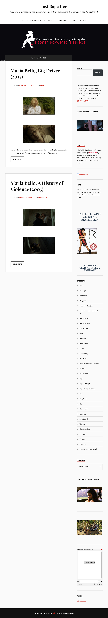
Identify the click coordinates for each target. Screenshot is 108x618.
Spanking (83, 414)
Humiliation (84, 343)
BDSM (82, 286)
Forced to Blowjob (86, 306)
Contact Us (63, 20)
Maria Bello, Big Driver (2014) (35, 73)
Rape (42, 85)
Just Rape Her (54, 6)
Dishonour (83, 296)
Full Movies (84, 328)
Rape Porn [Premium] (87, 389)
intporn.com (81, 601)
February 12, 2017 (26, 85)
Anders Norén (68, 613)
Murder (82, 369)
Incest (82, 348)
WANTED (83, 20)
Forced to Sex (84, 318)
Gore (81, 333)
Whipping (83, 444)
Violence (83, 434)
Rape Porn (51, 20)
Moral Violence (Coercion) (89, 364)
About (23, 20)
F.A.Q (74, 20)
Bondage (83, 291)
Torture (82, 424)
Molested (83, 358)
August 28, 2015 (25, 198)
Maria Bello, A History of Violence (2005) (37, 186)
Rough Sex (42, 198)
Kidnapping (84, 353)
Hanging (83, 338)
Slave (81, 404)
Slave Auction (84, 409)
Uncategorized (85, 429)
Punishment (84, 374)
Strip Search (84, 419)
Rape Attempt (85, 384)
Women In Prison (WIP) (88, 449)
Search (79, 68)
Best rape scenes (36, 20)
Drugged (83, 301)
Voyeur (82, 439)
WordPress (48, 613)
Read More (17, 159)
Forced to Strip (85, 323)
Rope (81, 394)
